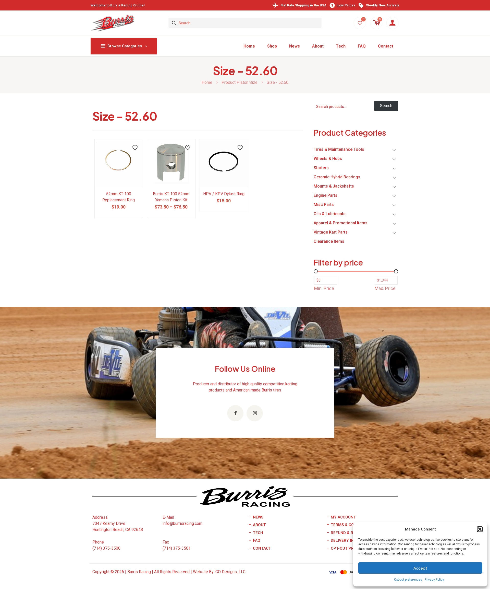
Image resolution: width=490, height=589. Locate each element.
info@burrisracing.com (182, 523)
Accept (420, 567)
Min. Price (324, 288)
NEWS (257, 517)
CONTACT (261, 548)
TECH (257, 532)
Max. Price (385, 288)
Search (386, 105)
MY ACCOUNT (343, 517)
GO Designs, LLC (230, 571)
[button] (479, 529)
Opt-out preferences (408, 579)
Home (207, 82)
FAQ (256, 540)
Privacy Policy (434, 579)
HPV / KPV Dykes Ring (223, 193)
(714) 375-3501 (177, 548)
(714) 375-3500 (106, 548)
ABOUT (259, 525)
